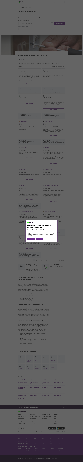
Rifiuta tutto (39, 238)
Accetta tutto (31, 238)
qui (33, 234)
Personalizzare (48, 238)
